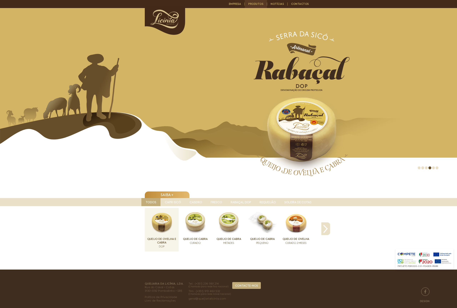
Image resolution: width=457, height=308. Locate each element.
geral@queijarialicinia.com (207, 298)
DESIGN (425, 301)
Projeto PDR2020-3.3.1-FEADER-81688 (418, 266)
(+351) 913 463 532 (208, 291)
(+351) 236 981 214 (207, 283)
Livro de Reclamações (160, 300)
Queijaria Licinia (166, 19)
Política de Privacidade (161, 297)
